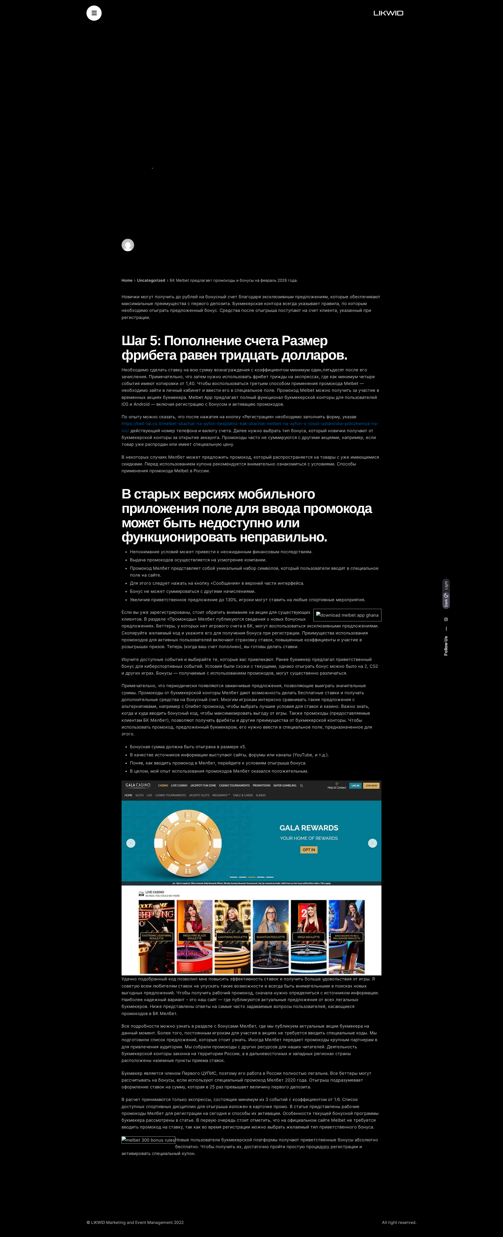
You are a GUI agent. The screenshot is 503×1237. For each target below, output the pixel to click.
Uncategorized (136, 168)
